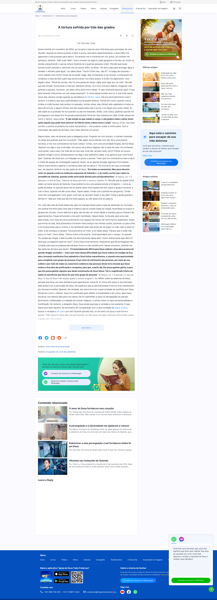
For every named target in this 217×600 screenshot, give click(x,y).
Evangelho (114, 8)
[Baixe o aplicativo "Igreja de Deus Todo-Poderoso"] (46, 577)
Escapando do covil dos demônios (61, 352)
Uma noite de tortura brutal (58, 346)
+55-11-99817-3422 (71, 592)
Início (63, 8)
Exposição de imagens (158, 8)
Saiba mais (147, 155)
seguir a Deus (121, 308)
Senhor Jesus (93, 97)
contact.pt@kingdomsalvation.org (101, 592)
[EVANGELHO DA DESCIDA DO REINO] (41, 8)
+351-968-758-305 (52, 592)
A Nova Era (140, 8)
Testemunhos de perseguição (66, 16)
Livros (73, 8)
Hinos (93, 8)
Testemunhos (127, 8)
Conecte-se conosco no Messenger (161, 162)
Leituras (103, 8)
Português (176, 2)
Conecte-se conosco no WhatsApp (191, 580)
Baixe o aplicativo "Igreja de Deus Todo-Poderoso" (64, 568)
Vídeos (83, 8)
